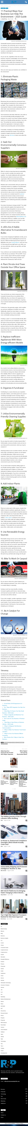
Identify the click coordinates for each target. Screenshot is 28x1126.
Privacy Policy (19, 1123)
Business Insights (4, 938)
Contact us (3, 1115)
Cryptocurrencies (4, 949)
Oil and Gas (3, 1010)
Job (1, 989)
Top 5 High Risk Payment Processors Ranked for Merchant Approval (13, 916)
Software (3, 1032)
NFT (2, 1008)
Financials (3, 966)
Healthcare (3, 973)
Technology (3, 1041)
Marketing (3, 996)
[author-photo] (14, 761)
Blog (2, 933)
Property (2, 1017)
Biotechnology (4, 928)
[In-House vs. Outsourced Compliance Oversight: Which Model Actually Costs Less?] (14, 832)
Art (1, 926)
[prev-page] (13, 789)
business (6, 742)
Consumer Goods (4, 947)
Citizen (2, 945)
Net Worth (3, 1006)
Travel (2, 1050)
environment (21, 742)
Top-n (2, 1046)
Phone (2, 1015)
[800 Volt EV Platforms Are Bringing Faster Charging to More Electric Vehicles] (14, 882)
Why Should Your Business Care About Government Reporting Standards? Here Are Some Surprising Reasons (23, 783)
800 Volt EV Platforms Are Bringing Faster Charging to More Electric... (13, 892)
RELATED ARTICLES (8, 771)
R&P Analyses (4, 1022)
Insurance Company (5, 985)
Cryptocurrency (4, 952)
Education (3, 957)
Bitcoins (2, 931)
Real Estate (3, 1024)
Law (2, 992)
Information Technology (6, 982)
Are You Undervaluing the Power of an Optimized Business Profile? (5, 782)
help (6, 743)
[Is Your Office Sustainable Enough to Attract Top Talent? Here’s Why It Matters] (14, 777)
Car (1, 940)
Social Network (4, 1029)
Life (1, 994)
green (3, 743)
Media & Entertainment (5, 999)
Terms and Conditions (10, 1123)
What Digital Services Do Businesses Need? (22, 752)
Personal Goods (4, 1013)
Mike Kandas (3, 870)
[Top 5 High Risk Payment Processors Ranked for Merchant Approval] (14, 906)
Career (2, 942)
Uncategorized (4, 1053)
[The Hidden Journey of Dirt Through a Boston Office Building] (14, 804)
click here (12, 135)
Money (2, 1001)
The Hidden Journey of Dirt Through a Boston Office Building (13, 817)
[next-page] (15, 789)
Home (2, 5)
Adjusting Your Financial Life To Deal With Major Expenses (7, 752)
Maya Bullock (3, 894)
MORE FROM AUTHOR (19, 771)
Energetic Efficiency (5, 959)
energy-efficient (15, 242)
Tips (7, 8)
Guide (2, 971)
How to (2, 978)
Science (2, 1027)
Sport (2, 1034)
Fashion (2, 961)
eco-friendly (14, 742)
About (2, 1112)
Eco (10, 742)
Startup (2, 1036)
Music (2, 1003)
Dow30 (2, 954)
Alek (2, 820)
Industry (2, 980)
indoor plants (8, 517)
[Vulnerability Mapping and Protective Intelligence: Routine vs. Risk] (14, 858)
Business (6, 5)
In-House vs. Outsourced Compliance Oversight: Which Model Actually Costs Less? (14, 842)
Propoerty (3, 1020)
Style (2, 1039)
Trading (2, 1048)
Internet (2, 987)
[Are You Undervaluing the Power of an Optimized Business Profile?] (5, 777)
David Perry (4, 19)
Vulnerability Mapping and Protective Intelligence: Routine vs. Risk (14, 868)
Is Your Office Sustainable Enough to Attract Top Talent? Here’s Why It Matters (14, 782)
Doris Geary (3, 918)
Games (2, 968)
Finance (2, 964)
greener (22, 194)
